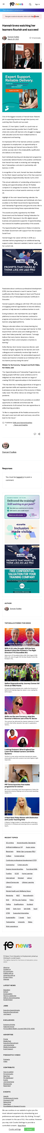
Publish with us (8, 973)
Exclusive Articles (9, 1025)
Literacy (9, 887)
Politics (8, 904)
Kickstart (21, 878)
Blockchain (9, 851)
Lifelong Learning (28, 882)
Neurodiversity (28, 895)
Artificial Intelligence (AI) (14, 847)
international (10, 878)
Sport (35, 909)
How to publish (8, 1072)
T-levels (21, 917)
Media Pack (7, 1041)
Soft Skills (27, 909)
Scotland (30, 904)
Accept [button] (29, 1129)
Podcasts (6, 1059)
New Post (6, 1076)
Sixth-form (17, 909)
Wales (30, 922)
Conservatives (19, 856)
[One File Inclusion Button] (22, 532)
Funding (9, 873)
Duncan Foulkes (13, 37)
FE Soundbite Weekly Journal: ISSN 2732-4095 (19, 1029)
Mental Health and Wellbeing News (18, 891)
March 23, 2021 (13, 39)
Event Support (8, 1049)
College (8, 856)
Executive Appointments (11, 1010)
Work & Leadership (9, 996)
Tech (29, 917)
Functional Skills (31, 869)
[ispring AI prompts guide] (22, 275)
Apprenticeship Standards (26, 843)
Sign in (37, 4)
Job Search (7, 1014)
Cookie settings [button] (15, 1129)
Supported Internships (21, 913)
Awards (5, 1096)
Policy (32, 900)
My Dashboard (8, 1078)
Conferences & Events (10, 1098)
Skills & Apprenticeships (11, 998)
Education (6, 990)
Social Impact (8, 1000)
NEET (18, 895)
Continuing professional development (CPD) (21, 860)
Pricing (5, 1039)
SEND (8, 909)
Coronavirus (10, 865)
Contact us (7, 969)
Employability (7, 994)
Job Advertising (8, 1045)
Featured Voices (8, 1027)
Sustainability (10, 917)
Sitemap (6, 979)
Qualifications (19, 904)
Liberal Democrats (12, 882)
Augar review (30, 847)
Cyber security (22, 865)
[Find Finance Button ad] (22, 507)
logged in (20, 477)
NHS (7, 900)
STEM (8, 913)
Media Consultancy (9, 1047)
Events (5, 1080)
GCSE (17, 873)
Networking (7, 1102)
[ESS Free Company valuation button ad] (22, 581)
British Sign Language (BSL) (26, 851)
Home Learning (27, 873)
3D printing (10, 843)
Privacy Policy (8, 977)
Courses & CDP (8, 1100)
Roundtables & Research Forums (14, 1106)
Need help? (7, 1086)
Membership (7, 1084)
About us (6, 967)
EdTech (5, 992)
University (21, 922)
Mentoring (9, 895)
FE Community (8, 971)
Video (5, 1061)
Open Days (7, 1104)
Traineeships (10, 922)
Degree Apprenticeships (14, 869)
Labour (29, 878)
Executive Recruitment (10, 1012)
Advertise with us (9, 975)
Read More (22, 1126)
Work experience (12, 926)
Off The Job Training (19, 900)
